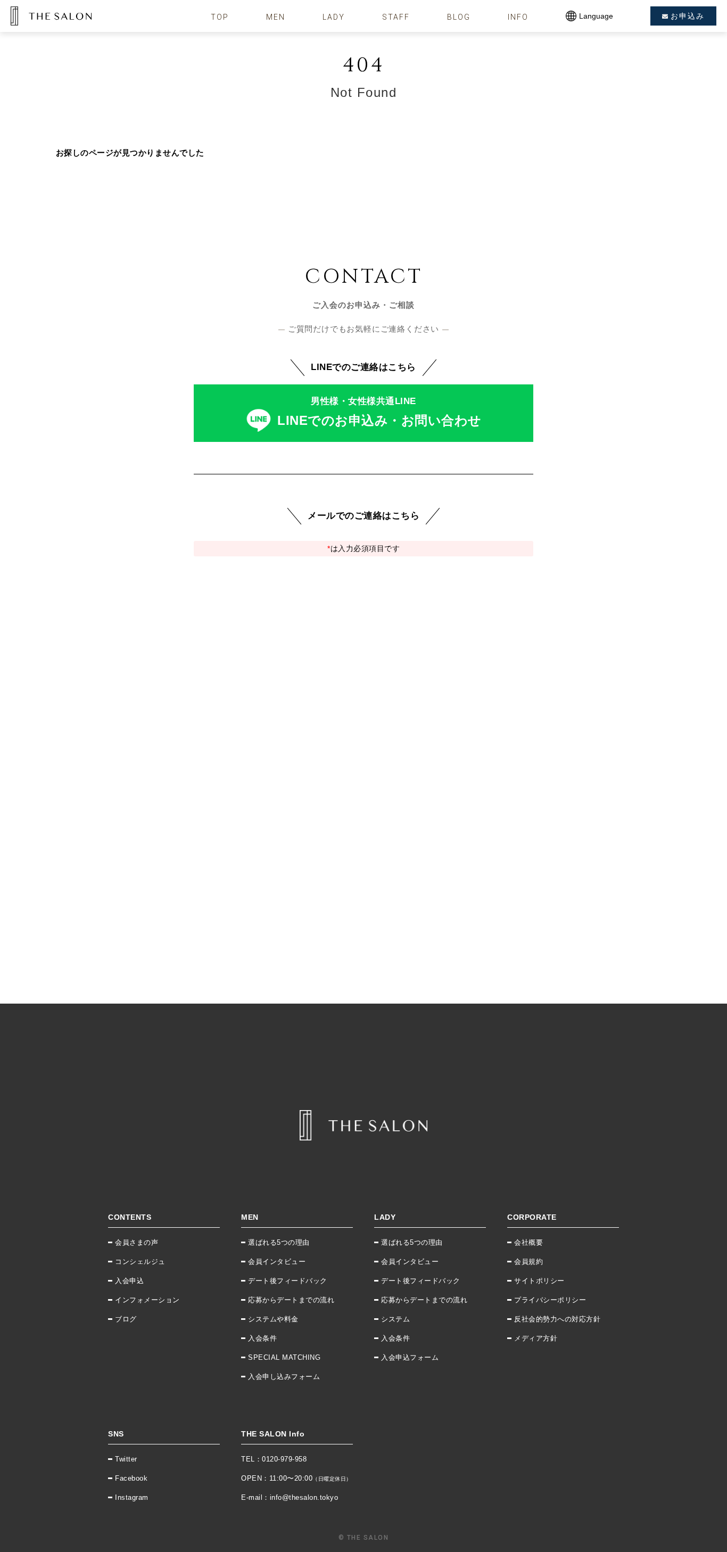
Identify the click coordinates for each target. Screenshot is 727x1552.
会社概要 (528, 1242)
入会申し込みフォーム (284, 1377)
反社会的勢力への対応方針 (557, 1319)
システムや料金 (273, 1319)
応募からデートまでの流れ (291, 1300)
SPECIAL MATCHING (284, 1357)
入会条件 (262, 1338)
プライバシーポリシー (550, 1300)
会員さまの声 (136, 1242)
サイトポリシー (539, 1281)
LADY (334, 17)
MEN (275, 17)
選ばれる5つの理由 (279, 1242)
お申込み (688, 16)
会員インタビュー (276, 1262)
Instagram (131, 1497)
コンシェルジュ (140, 1262)
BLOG (458, 17)
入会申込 (129, 1281)
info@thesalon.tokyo (304, 1497)
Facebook (131, 1478)
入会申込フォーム (410, 1357)
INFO (518, 17)
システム (395, 1319)
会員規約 (528, 1262)
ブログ (126, 1319)
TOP (220, 17)
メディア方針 (535, 1338)
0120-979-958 (284, 1459)
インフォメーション (147, 1300)
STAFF (396, 17)
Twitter (126, 1459)
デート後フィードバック (287, 1281)
